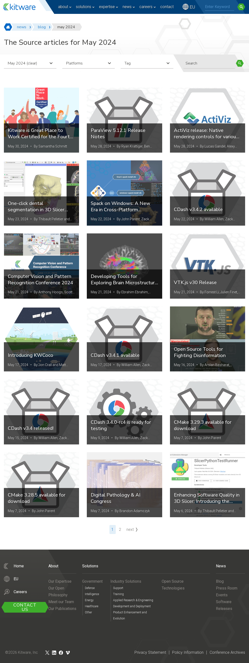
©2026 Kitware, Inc (21, 652)
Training (118, 594)
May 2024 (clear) (22, 63)
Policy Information (188, 652)
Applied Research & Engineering (133, 600)
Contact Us (24, 607)
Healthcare (91, 606)
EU (192, 6)
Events (222, 595)
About (63, 6)
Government (92, 581)
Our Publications (62, 608)
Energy (89, 600)
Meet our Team (61, 601)
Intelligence (92, 594)
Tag (127, 63)
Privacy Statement (150, 652)
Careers (145, 6)
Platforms (74, 63)
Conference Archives (227, 652)
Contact (167, 6)
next (130, 529)
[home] (8, 27)
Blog (220, 581)
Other (88, 612)
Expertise (107, 6)
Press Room (226, 588)
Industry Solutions (125, 581)
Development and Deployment (132, 606)
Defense (90, 588)
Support (118, 588)
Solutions (83, 6)
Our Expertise (59, 581)
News (127, 6)
